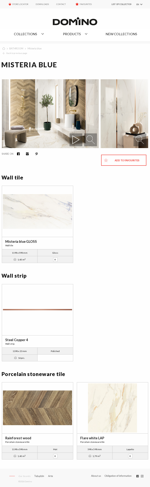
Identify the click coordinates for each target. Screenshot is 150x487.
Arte (50, 476)
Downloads (42, 4)
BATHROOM (16, 48)
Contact (61, 4)
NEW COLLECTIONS (121, 34)
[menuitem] (117, 4)
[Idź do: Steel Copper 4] (37, 309)
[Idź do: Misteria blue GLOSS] (37, 211)
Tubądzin (39, 476)
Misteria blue (35, 48)
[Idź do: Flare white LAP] (112, 407)
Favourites (86, 4)
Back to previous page (16, 53)
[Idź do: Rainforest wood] (37, 407)
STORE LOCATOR (20, 4)
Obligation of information (118, 475)
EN (137, 4)
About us (96, 476)
